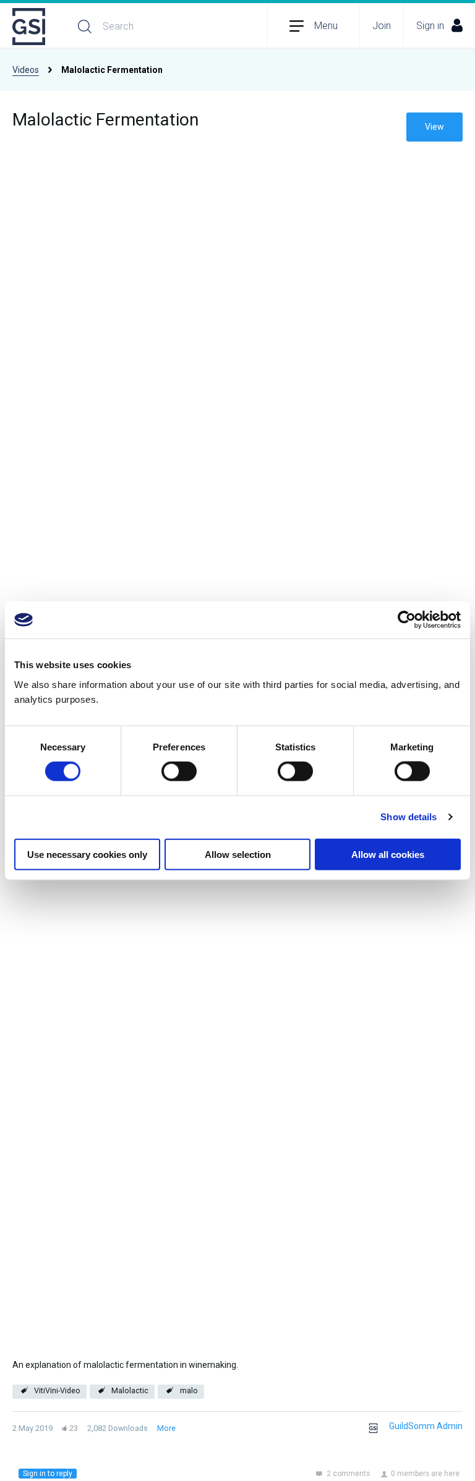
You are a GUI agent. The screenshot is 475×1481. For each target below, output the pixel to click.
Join (381, 26)
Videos (25, 70)
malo (189, 1390)
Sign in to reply (47, 1473)
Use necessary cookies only (87, 854)
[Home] (29, 26)
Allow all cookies (387, 854)
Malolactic (129, 1390)
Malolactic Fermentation (105, 119)
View (434, 127)
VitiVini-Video (57, 1390)
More (166, 1428)
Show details (408, 817)
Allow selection (238, 854)
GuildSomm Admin (426, 1426)
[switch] (179, 771)
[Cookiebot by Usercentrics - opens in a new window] (407, 620)
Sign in (430, 26)
